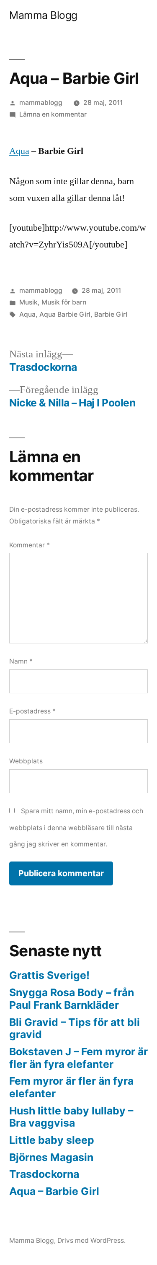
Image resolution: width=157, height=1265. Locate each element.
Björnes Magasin (51, 1157)
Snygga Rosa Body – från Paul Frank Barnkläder (71, 998)
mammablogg (40, 103)
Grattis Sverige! (49, 975)
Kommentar (29, 545)
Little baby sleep (51, 1140)
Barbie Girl (110, 314)
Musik (28, 302)
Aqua (19, 151)
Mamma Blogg (43, 15)
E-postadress (32, 711)
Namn (21, 661)
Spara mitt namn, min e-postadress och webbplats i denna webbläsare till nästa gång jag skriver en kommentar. (76, 827)
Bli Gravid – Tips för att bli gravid (74, 1028)
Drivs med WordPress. (91, 1240)
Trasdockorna (44, 1174)
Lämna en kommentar (53, 114)
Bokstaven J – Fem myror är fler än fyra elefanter (78, 1057)
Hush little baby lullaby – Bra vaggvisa (71, 1117)
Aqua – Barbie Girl (54, 1191)
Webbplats (26, 761)
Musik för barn (63, 302)
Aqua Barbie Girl (64, 314)
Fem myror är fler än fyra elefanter (71, 1087)
